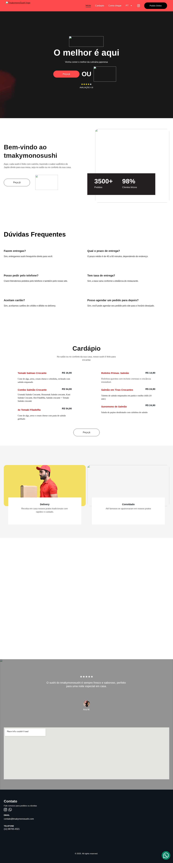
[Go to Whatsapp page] (10, 809)
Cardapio (99, 5)
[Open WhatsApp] (166, 855)
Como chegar (114, 5)
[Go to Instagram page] (138, 5)
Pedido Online (156, 6)
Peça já (66, 74)
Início (88, 5)
